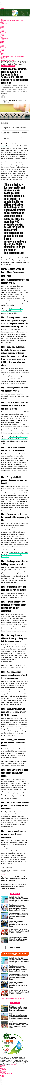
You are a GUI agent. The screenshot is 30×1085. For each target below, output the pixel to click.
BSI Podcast (3, 57)
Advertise (3, 1067)
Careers (2, 1076)
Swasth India (6, 871)
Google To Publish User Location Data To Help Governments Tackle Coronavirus (14, 555)
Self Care (2, 52)
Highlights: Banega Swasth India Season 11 (12, 21)
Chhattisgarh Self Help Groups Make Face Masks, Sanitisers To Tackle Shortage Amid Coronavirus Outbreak (14, 763)
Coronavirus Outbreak (7, 60)
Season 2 (3, 26)
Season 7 (3, 33)
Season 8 (3, 34)
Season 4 (3, 29)
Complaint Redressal (6, 1074)
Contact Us (3, 1075)
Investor (2, 1072)
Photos (2, 37)
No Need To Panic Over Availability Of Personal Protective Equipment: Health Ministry (12, 311)
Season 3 (3, 27)
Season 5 (3, 30)
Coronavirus (5, 146)
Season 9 (3, 36)
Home (2, 19)
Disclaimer (3, 1071)
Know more (14, 1064)
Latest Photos (4, 38)
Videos (2, 22)
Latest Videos (4, 23)
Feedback (3, 1069)
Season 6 (3, 31)
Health (2, 53)
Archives (2, 1065)
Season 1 (3, 25)
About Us (2, 1068)
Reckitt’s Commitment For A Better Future (12, 56)
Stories (2, 55)
